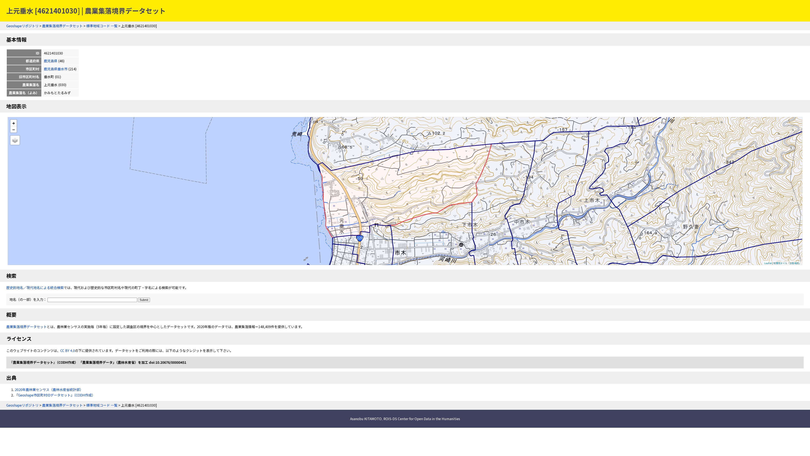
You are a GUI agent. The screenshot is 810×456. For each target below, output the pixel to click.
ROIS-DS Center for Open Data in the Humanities (421, 418)
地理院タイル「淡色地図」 (787, 263)
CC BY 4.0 (67, 350)
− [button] (13, 129)
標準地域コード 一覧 (101, 25)
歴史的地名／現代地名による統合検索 (35, 287)
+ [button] (13, 123)
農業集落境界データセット (62, 25)
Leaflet (768, 263)
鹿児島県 (50, 60)
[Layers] (15, 140)
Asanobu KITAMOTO (366, 418)
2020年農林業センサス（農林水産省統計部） (49, 389)
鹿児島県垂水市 (56, 68)
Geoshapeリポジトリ (22, 25)
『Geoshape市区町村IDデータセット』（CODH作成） (55, 395)
